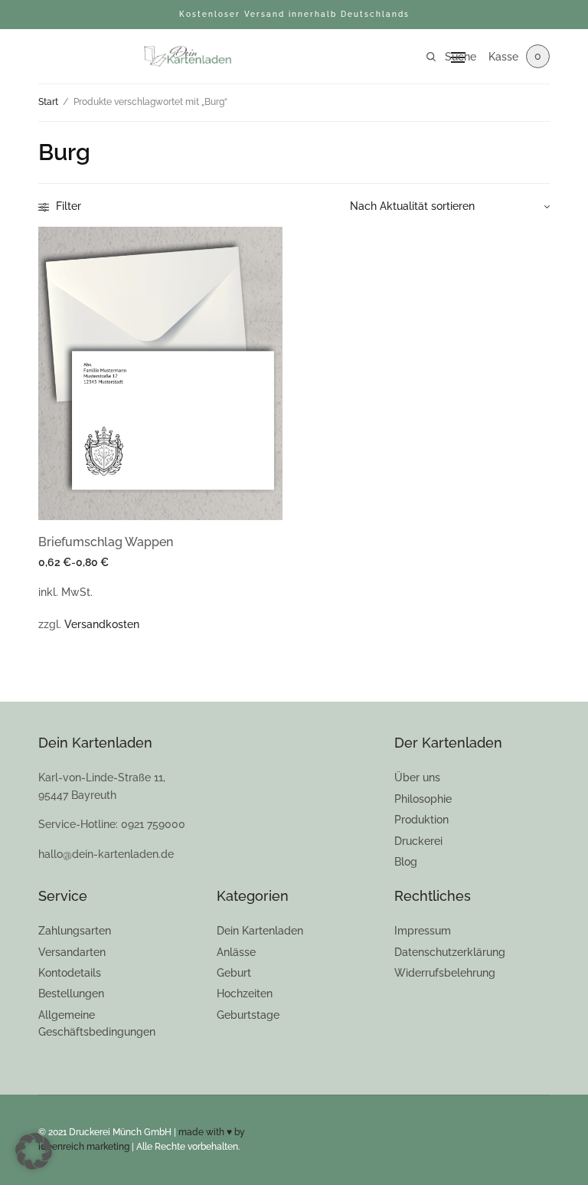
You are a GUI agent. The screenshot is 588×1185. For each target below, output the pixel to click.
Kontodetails (69, 973)
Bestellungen (71, 993)
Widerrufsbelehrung (444, 973)
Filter (67, 206)
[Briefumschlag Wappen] (160, 373)
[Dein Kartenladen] (187, 56)
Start (48, 102)
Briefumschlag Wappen (105, 542)
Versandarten (72, 952)
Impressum (422, 931)
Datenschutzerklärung (449, 952)
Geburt (234, 973)
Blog (405, 862)
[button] (33, 1151)
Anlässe (236, 952)
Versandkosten (101, 623)
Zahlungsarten (74, 931)
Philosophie (423, 799)
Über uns (417, 777)
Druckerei (418, 841)
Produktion (421, 819)
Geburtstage (248, 1015)
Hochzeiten (245, 993)
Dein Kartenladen (260, 931)
